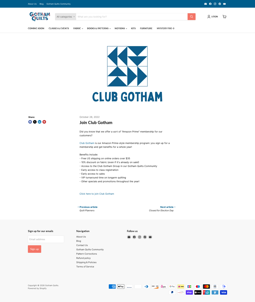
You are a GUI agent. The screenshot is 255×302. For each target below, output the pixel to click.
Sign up (34, 249)
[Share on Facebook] (30, 122)
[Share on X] (35, 122)
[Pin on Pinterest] (44, 122)
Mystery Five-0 (165, 28)
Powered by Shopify (37, 288)
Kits (133, 28)
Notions (120, 28)
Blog (42, 4)
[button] (213, 16)
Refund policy (83, 258)
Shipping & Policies (86, 262)
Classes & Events (59, 28)
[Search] (192, 16)
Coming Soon (36, 28)
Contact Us (82, 245)
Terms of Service (85, 266)
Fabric (77, 28)
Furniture (146, 28)
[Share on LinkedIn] (39, 122)
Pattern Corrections (86, 253)
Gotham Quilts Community (58, 4)
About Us (32, 4)
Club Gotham (87, 143)
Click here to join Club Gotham (97, 193)
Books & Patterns (98, 28)
